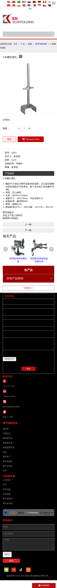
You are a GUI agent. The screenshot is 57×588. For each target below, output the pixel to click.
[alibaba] (28, 570)
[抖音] (21, 570)
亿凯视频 (7, 494)
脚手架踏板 (7, 461)
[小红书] (13, 570)
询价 (9, 139)
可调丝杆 (7, 433)
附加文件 (9, 359)
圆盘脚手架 (7, 443)
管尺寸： (9, 156)
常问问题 (7, 489)
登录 (5, 417)
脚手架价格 (7, 503)
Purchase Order (33, 139)
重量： (8, 167)
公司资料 (7, 480)
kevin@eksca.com (11, 406)
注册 (11, 417)
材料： (8, 160)
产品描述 (9, 173)
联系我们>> (29, 288)
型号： (8, 153)
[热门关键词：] (51, 34)
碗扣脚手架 (7, 438)
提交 (28, 369)
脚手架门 (7, 457)
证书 (5, 485)
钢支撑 (6, 429)
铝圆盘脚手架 (8, 447)
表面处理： (10, 163)
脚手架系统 (7, 466)
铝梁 (5, 452)
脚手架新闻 (7, 499)
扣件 (5, 471)
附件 (7, 554)
